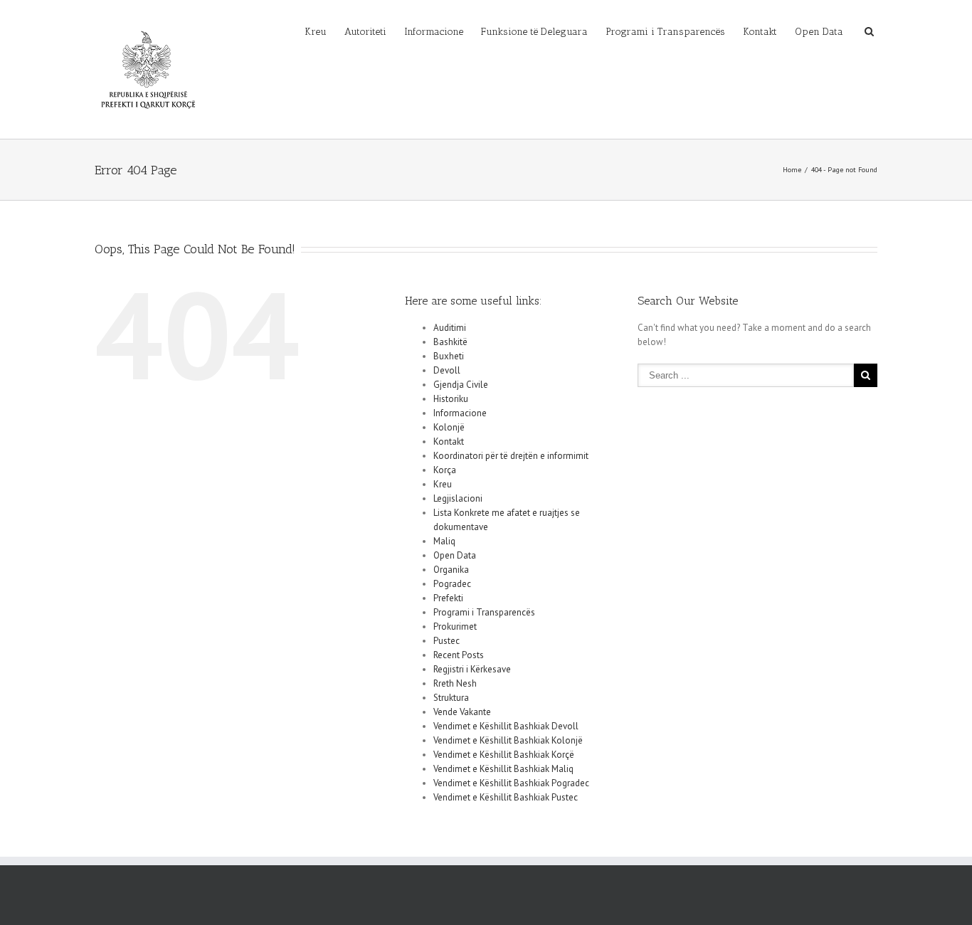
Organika (451, 570)
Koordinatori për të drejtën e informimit (510, 456)
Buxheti (448, 356)
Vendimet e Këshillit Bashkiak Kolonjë (508, 740)
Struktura (451, 698)
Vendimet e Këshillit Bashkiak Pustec (505, 797)
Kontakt (760, 32)
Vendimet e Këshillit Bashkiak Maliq (503, 769)
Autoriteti (365, 32)
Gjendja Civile (460, 385)
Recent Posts (458, 655)
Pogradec (452, 584)
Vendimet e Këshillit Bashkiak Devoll (506, 726)
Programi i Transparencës (665, 32)
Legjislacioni (457, 498)
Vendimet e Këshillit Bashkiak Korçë (503, 755)
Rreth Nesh (455, 683)
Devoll (446, 370)
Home (792, 169)
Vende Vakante (462, 712)
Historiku (450, 399)
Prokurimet (455, 626)
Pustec (446, 641)
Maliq (444, 541)
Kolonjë (449, 427)
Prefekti (448, 598)
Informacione (433, 32)
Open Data (819, 32)
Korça (444, 470)
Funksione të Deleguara (534, 32)
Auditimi (449, 328)
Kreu (316, 32)
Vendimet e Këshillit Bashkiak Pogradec (511, 783)
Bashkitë (450, 342)
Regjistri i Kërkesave (472, 669)
